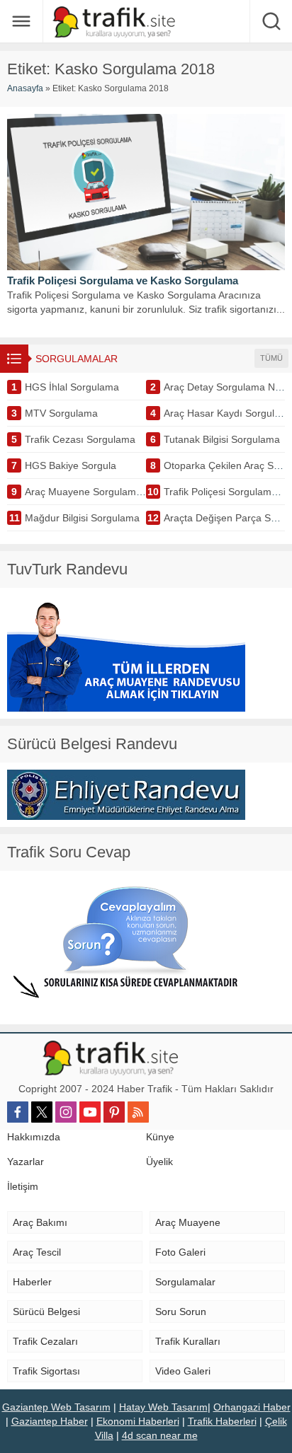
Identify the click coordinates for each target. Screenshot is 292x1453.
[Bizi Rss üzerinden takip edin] (138, 1112)
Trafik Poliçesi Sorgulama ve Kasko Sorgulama (122, 280)
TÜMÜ (271, 358)
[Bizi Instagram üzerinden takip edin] (66, 1112)
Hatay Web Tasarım (163, 1407)
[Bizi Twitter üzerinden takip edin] (41, 1112)
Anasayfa (25, 88)
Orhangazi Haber (252, 1407)
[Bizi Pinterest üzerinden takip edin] (114, 1112)
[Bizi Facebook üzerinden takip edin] (17, 1112)
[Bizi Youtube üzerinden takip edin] (90, 1112)
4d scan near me (160, 1435)
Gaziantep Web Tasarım (56, 1407)
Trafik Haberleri (222, 1421)
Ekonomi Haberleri (137, 1421)
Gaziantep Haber (49, 1421)
